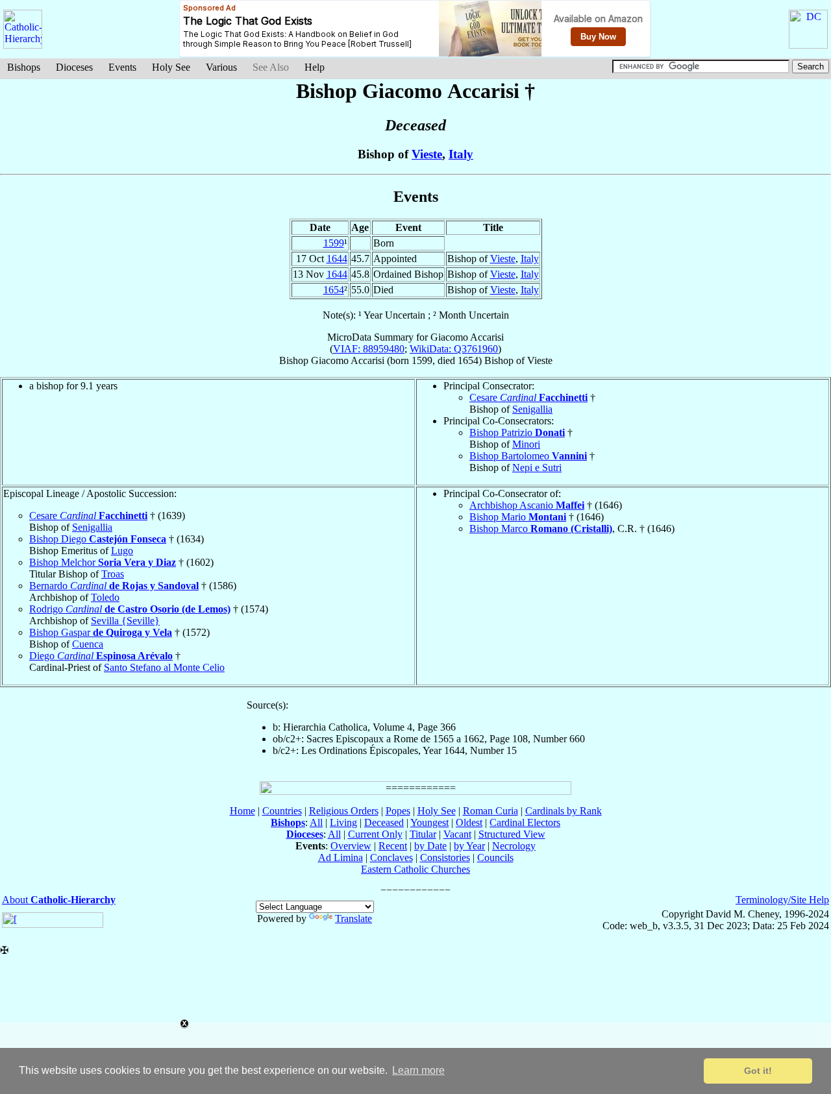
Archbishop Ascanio (526, 505)
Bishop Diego (97, 538)
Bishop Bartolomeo (528, 455)
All (316, 822)
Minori (526, 444)
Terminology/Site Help (782, 899)
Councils (495, 857)
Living (343, 822)
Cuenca (87, 644)
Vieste (427, 154)
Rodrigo (129, 608)
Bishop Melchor (102, 562)
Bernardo (114, 585)
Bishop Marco (540, 528)
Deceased (384, 822)
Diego (101, 655)
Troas (112, 573)
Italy (461, 154)
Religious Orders (343, 810)
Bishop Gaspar (100, 632)
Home (242, 810)
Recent (392, 845)
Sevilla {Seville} (125, 620)
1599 (333, 243)
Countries (282, 810)
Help (314, 67)
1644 (337, 258)
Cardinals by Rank (563, 810)
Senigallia (532, 409)
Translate (353, 918)
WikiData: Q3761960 (454, 348)
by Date (430, 845)
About (59, 899)
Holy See (171, 67)
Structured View (511, 834)
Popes (398, 810)
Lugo (122, 550)
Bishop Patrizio (517, 432)
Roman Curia (490, 810)
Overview (350, 845)
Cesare (528, 397)
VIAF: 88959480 (368, 348)
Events (122, 67)
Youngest (429, 822)
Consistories (445, 857)
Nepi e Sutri (537, 467)
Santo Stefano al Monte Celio (164, 667)
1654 (333, 289)
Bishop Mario (517, 516)
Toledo (105, 597)
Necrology (514, 845)
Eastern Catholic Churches (415, 869)
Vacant (457, 834)
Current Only (375, 834)
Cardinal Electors (525, 822)
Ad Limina (340, 857)
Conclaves (391, 857)
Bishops (23, 67)
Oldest (469, 822)
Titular (423, 834)
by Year (469, 845)
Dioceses (74, 67)
